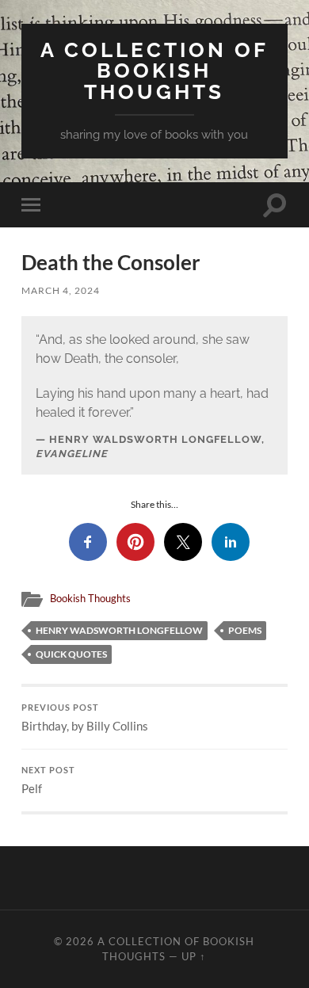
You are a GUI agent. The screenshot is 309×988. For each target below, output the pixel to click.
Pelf (48, 780)
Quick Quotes (71, 654)
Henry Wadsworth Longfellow (119, 630)
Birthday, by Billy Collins (84, 718)
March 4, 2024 (60, 290)
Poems (244, 630)
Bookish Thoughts (90, 598)
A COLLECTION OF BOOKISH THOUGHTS (154, 70)
